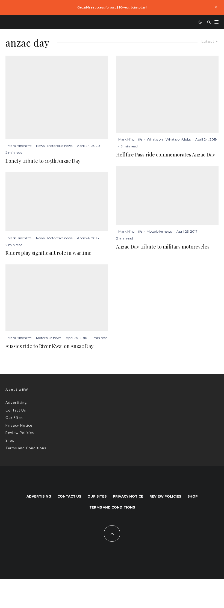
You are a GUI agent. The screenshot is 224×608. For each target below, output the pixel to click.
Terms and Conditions (25, 448)
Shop (10, 440)
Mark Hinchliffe (19, 146)
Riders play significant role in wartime (48, 253)
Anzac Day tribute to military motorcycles (163, 247)
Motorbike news (59, 146)
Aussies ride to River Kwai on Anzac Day (49, 346)
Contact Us (15, 410)
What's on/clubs (178, 139)
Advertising (16, 402)
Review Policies (19, 432)
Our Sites (14, 417)
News (40, 146)
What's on (155, 139)
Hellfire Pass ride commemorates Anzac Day (165, 155)
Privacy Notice (18, 425)
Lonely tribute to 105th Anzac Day (42, 161)
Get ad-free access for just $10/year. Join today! (112, 7)
